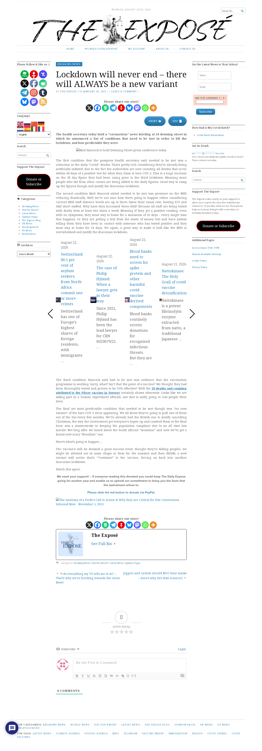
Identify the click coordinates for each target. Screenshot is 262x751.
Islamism (130, 733)
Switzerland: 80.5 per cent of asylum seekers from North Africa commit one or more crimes (72, 278)
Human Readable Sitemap (206, 254)
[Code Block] (117, 675)
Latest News (29, 213)
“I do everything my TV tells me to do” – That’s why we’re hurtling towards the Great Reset (88, 578)
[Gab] (105, 107)
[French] (41, 128)
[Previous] (50, 313)
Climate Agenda (68, 733)
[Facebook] (97, 107)
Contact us (188, 48)
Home (70, 48)
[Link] (123, 675)
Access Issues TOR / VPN (205, 247)
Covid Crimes (217, 733)
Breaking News (30, 206)
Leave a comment (124, 91)
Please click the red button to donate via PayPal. (121, 492)
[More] (153, 107)
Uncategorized (30, 226)
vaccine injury (153, 733)
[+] (134, 675)
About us (162, 48)
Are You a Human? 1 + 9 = (210, 97)
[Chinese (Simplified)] (34, 123)
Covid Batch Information (210, 135)
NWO (115, 733)
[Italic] (83, 675)
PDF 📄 (177, 121)
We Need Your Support (101, 48)
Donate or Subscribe (34, 181)
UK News (27, 223)
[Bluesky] (129, 107)
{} (128, 675)
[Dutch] (20, 128)
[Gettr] (121, 107)
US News (27, 230)
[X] (89, 107)
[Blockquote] (111, 675)
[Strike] (94, 675)
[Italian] (34, 128)
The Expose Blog (31, 220)
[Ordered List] (100, 675)
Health (197, 733)
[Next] (192, 313)
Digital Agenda (96, 733)
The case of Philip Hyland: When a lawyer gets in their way (106, 284)
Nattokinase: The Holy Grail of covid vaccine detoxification (174, 281)
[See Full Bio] (114, 543)
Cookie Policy (199, 260)
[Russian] (27, 123)
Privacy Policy (199, 267)
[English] (20, 123)
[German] (41, 123)
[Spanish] (27, 128)
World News (29, 233)
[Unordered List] (105, 675)
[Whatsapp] (145, 107)
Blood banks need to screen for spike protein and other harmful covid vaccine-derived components (141, 279)
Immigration (177, 733)
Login (181, 649)
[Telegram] (113, 107)
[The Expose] (131, 30)
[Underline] (88, 675)
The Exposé (68, 91)
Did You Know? (30, 209)
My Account (136, 48)
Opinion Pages (30, 216)
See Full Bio (101, 543)
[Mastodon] (137, 107)
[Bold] (77, 675)
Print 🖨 (155, 121)
